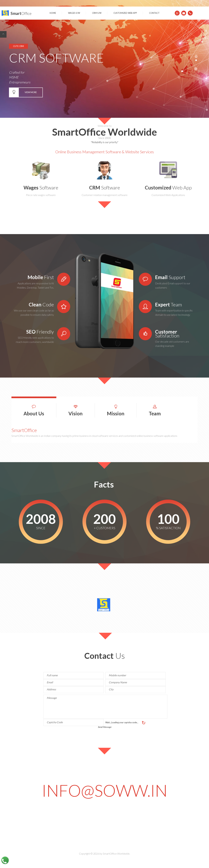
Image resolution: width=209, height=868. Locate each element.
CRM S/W (96, 13)
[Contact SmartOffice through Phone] (190, 13)
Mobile (41, 277)
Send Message (104, 727)
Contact (154, 13)
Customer (167, 333)
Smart (21, 13)
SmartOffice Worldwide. (116, 853)
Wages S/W (74, 13)
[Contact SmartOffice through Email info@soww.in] (183, 13)
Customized (168, 187)
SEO (40, 332)
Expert (168, 304)
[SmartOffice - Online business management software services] (5, 13)
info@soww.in (104, 792)
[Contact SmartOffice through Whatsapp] (177, 13)
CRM (104, 187)
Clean (41, 304)
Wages (41, 187)
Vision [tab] (75, 413)
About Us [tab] (34, 413)
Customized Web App (125, 13)
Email (170, 277)
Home (53, 13)
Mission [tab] (115, 413)
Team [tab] (155, 413)
